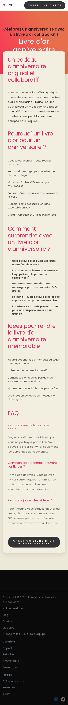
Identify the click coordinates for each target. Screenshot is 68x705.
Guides (7, 621)
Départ (7, 648)
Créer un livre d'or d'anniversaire (34, 542)
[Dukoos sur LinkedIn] (56, 699)
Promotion (10, 667)
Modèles (8, 627)
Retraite (8, 654)
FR (4, 5)
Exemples (9, 687)
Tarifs (6, 694)
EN (10, 5)
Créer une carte (45, 5)
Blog (6, 615)
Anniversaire (11, 661)
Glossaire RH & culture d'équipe (24, 634)
